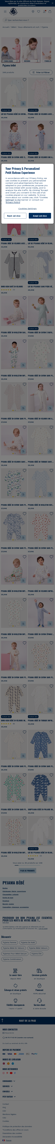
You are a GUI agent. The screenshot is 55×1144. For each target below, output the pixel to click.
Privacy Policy (13, 202)
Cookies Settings (27, 208)
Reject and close (13, 215)
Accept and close (40, 215)
